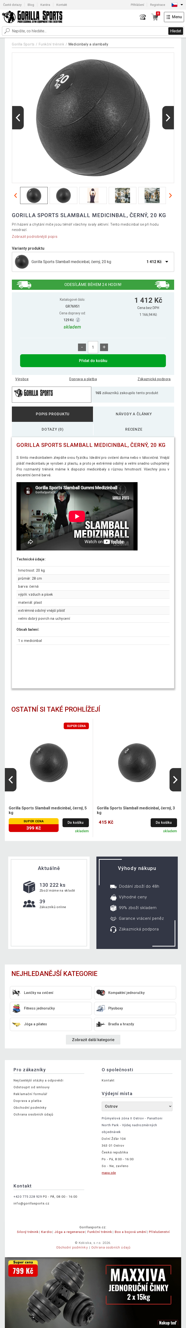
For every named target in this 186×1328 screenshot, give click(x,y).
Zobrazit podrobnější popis (34, 237)
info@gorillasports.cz (31, 1203)
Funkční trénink (51, 44)
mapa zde (109, 1173)
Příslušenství (159, 1232)
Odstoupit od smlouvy (32, 1087)
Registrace (157, 5)
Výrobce (22, 379)
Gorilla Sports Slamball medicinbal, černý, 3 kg (136, 810)
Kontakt (61, 5)
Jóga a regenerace (69, 1232)
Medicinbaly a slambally (88, 44)
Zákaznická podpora (154, 379)
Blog (31, 5)
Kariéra (45, 5)
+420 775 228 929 (28, 1196)
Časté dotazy (12, 5)
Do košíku (76, 823)
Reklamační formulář (30, 1094)
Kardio (46, 1232)
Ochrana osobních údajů (33, 1114)
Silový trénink (28, 1232)
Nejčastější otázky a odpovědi (38, 1080)
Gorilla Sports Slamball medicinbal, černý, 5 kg (48, 810)
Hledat (175, 31)
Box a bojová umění (131, 1232)
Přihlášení (137, 5)
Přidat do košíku (93, 360)
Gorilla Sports (23, 44)
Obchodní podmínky (30, 1107)
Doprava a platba (83, 379)
